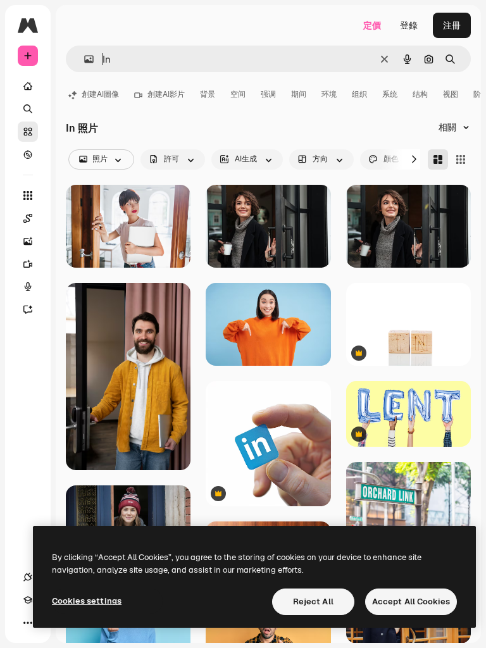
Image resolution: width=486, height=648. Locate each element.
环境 (329, 94)
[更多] (28, 623)
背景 (207, 94)
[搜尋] (28, 109)
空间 (238, 94)
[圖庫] (28, 132)
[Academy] (28, 600)
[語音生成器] (28, 287)
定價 (372, 25)
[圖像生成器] (28, 241)
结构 (420, 94)
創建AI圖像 (100, 94)
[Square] (461, 159)
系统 (389, 94)
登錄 (409, 25)
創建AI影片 (166, 94)
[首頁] (28, 86)
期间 (298, 94)
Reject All (313, 601)
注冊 (452, 25)
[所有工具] (28, 195)
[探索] (28, 154)
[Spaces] (28, 218)
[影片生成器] (28, 264)
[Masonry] (438, 159)
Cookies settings (87, 600)
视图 (450, 94)
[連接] (28, 577)
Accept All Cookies (411, 601)
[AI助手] (28, 309)
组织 (359, 94)
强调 (268, 94)
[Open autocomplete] (83, 59)
